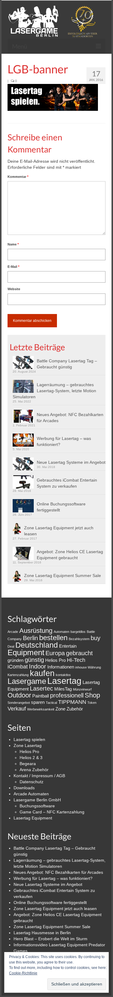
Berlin (30, 638)
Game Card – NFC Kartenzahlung (52, 811)
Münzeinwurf (82, 689)
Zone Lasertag (28, 745)
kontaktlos (63, 675)
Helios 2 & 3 (31, 757)
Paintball (40, 695)
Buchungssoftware (37, 805)
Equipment (26, 652)
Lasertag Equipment (33, 818)
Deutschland (36, 645)
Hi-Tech (76, 660)
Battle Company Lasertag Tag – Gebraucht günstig (67, 363)
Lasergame (27, 681)
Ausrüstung (35, 630)
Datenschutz (31, 781)
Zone (60, 708)
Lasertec (41, 688)
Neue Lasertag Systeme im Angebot (71, 462)
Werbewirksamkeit (40, 709)
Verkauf (17, 709)
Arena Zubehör (34, 769)
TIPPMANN (72, 702)
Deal (11, 646)
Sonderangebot (19, 702)
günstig (34, 659)
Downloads (24, 787)
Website (14, 289)
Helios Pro (55, 660)
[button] (53, 97)
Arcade (13, 631)
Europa (55, 653)
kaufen (42, 673)
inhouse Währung (88, 667)
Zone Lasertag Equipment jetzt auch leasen (58, 530)
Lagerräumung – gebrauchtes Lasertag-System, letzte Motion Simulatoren (54, 390)
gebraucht (79, 653)
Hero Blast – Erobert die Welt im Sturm (50, 938)
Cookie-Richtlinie (23, 973)
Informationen (60, 666)
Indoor (37, 666)
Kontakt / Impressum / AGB (39, 775)
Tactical (51, 702)
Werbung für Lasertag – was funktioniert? (64, 441)
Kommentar (18, 176)
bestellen (53, 637)
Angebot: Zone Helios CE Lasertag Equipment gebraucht (70, 554)
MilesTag (63, 688)
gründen (16, 660)
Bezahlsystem (79, 639)
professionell (66, 695)
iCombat (18, 667)
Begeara (28, 763)
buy (95, 638)
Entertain (68, 646)
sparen (38, 702)
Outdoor (19, 695)
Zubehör (75, 708)
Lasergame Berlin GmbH (37, 799)
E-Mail (13, 266)
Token (91, 702)
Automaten (61, 631)
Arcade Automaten (31, 793)
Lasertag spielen (29, 739)
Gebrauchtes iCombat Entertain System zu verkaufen (67, 483)
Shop (92, 695)
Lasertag (64, 681)
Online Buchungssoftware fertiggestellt (61, 507)
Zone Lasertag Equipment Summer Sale (62, 575)
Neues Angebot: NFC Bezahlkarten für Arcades (70, 417)
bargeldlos (78, 631)
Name (13, 244)
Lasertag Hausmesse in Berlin (42, 932)
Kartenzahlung (18, 675)
